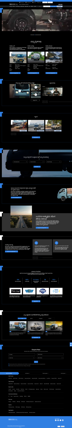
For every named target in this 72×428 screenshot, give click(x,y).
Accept (59, 426)
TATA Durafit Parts (28, 407)
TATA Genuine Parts (11, 407)
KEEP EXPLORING (9, 373)
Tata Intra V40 (59, 383)
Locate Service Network (20, 390)
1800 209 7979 (39, 2)
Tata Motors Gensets (32, 412)
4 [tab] (51, 258)
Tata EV (26, 389)
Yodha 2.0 (41, 383)
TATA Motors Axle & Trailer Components (22, 412)
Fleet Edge (21, 396)
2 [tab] (44, 258)
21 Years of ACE (37, 0)
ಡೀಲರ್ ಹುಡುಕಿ (34, 2)
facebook (55, 420)
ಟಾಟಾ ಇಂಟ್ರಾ (18, 6)
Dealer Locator (46, 389)
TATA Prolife (23, 407)
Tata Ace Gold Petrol (28, 378)
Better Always (53, 6)
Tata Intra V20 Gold (30, 383)
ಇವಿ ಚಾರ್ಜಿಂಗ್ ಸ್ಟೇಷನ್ (22, 2)
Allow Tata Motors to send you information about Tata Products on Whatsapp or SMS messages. (19, 365)
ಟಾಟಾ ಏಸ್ (13, 6)
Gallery (15, 390)
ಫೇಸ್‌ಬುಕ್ (50, 318)
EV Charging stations (32, 389)
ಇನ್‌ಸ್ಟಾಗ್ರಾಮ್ (40, 318)
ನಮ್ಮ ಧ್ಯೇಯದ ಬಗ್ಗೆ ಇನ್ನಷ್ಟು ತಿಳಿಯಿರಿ (42, 227)
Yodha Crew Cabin (52, 383)
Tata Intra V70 (10, 383)
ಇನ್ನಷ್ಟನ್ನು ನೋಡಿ (35, 100)
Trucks (11, 396)
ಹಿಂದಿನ (44, 102)
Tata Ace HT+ (60, 378)
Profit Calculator (45, 373)
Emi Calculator (63, 373)
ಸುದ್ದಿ (22, 318)
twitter (60, 420)
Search (40, 6)
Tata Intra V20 (36, 383)
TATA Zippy (18, 401)
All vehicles (27, 373)
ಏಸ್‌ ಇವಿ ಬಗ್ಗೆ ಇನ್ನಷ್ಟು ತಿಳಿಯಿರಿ (16, 197)
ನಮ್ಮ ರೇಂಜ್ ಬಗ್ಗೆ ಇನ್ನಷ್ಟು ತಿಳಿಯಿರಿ (11, 251)
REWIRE (29, 396)
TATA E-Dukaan (17, 407)
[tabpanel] (52, 90)
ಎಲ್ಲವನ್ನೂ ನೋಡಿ (35, 137)
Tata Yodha (17, 389)
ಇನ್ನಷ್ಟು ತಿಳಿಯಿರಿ (36, 301)
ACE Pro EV (10, 378)
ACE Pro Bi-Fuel (21, 378)
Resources (37, 389)
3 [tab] (47, 258)
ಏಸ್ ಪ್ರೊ (11, 6)
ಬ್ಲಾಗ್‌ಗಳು (31, 318)
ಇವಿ (29, 6)
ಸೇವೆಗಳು (32, 6)
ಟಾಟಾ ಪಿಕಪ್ (26, 6)
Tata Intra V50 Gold (16, 383)
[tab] (22, 318)
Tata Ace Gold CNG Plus (41, 378)
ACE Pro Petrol (15, 378)
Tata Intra (13, 389)
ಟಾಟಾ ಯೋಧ (22, 6)
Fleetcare (9, 401)
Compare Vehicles (58, 389)
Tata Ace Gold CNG (34, 378)
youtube (63, 420)
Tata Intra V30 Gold (23, 383)
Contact (41, 389)
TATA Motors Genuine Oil (30, 401)
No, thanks (62, 426)
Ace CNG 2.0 (48, 378)
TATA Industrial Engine (11, 412)
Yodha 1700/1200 (46, 383)
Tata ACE (9, 389)
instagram (58, 420)
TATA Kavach (23, 401)
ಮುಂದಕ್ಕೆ (46, 102)
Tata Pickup (22, 389)
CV (8, 396)
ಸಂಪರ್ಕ (35, 6)
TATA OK (25, 396)
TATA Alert (14, 401)
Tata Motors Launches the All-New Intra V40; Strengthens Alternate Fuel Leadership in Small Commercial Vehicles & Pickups (54, 333)
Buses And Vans (16, 396)
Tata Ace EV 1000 (54, 378)
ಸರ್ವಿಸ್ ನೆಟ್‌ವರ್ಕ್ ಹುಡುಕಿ (28, 2)
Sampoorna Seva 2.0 (38, 401)
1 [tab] (41, 258)
